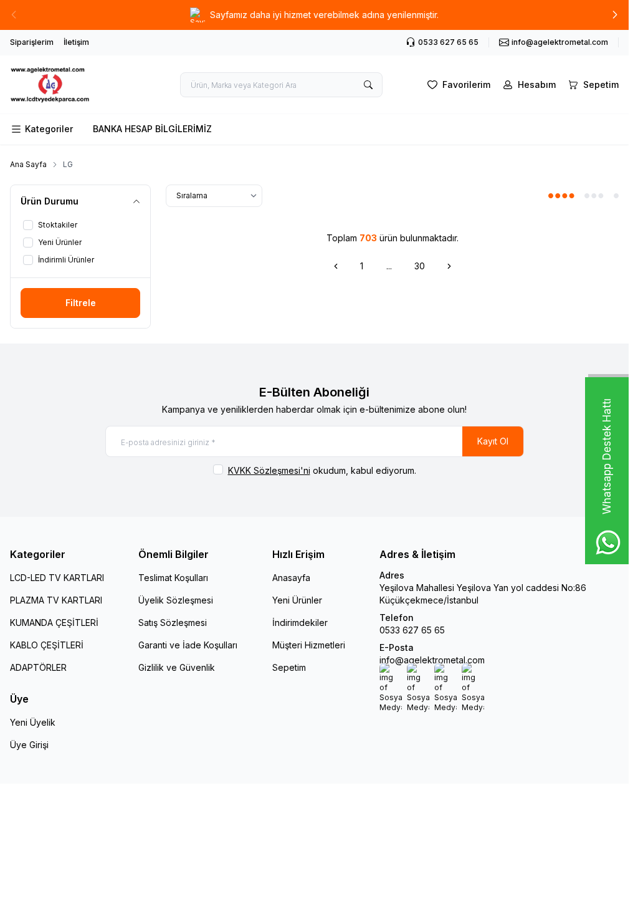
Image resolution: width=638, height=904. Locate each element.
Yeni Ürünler (297, 600)
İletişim (76, 42)
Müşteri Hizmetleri (308, 645)
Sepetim (289, 667)
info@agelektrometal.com (432, 660)
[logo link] (74, 84)
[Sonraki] (449, 266)
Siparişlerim (32, 42)
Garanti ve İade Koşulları (187, 645)
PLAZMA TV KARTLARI (56, 600)
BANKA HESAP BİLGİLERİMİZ (152, 128)
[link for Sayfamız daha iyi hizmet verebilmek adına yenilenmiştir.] (314, 15)
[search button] (368, 84)
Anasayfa (291, 577)
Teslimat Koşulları (173, 577)
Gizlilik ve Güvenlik (176, 667)
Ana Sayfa (28, 164)
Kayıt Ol (492, 441)
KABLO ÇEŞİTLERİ (46, 645)
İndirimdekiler (300, 622)
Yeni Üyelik (32, 722)
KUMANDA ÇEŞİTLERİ (54, 622)
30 (419, 266)
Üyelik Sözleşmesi (175, 600)
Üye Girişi (29, 744)
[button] (614, 14)
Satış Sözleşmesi (172, 622)
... (389, 266)
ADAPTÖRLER (38, 667)
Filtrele (80, 302)
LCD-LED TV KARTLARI (57, 577)
